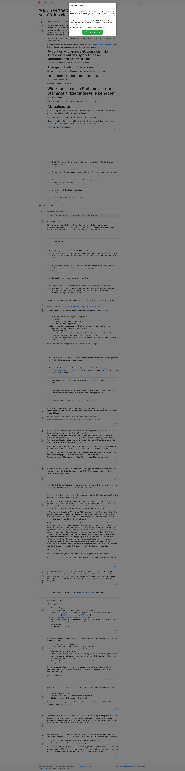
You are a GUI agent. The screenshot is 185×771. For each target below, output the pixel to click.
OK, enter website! (92, 32)
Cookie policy (90, 27)
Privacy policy (101, 27)
